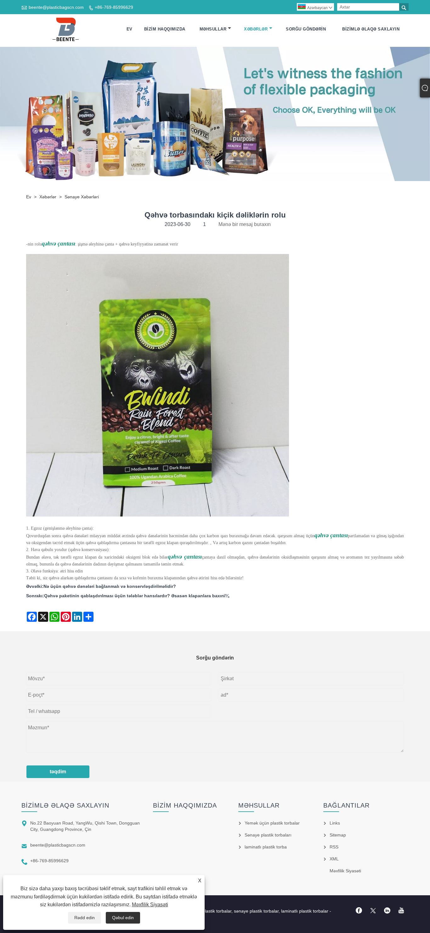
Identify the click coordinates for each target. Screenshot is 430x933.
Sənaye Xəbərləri (82, 196)
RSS (334, 846)
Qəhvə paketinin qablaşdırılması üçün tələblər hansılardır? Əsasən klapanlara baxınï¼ (136, 595)
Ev (130, 29)
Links (335, 822)
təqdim (58, 771)
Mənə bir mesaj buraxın (244, 224)
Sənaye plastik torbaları (268, 834)
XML (334, 858)
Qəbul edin (123, 917)
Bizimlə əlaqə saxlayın (370, 29)
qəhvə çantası (58, 243)
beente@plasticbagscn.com (56, 7)
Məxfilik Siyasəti (150, 904)
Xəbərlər (256, 29)
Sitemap (338, 834)
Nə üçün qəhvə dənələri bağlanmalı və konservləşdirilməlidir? (109, 586)
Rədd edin (84, 917)
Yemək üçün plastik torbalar (272, 822)
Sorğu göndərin (306, 29)
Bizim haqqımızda (164, 29)
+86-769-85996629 (114, 7)
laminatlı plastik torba (266, 846)
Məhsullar (213, 29)
